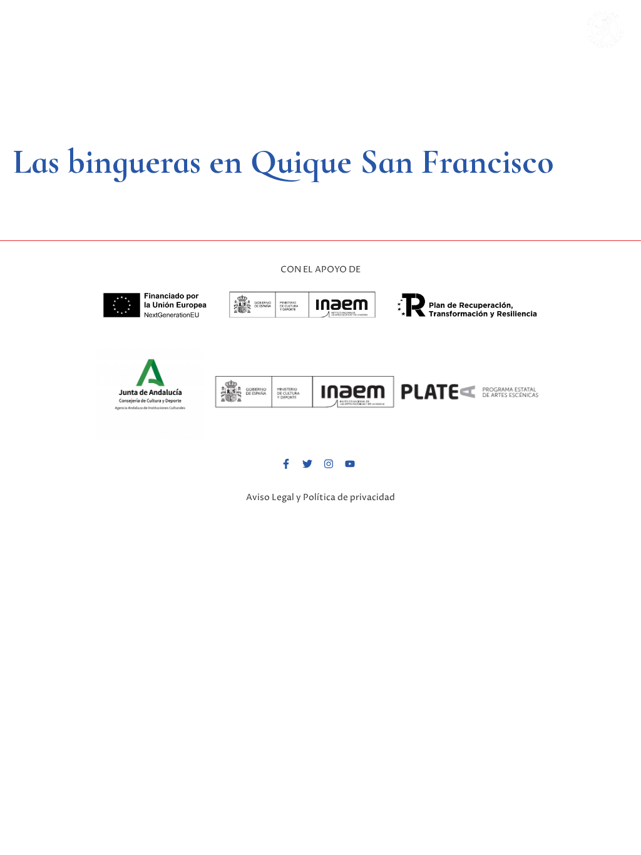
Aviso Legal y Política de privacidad (320, 497)
